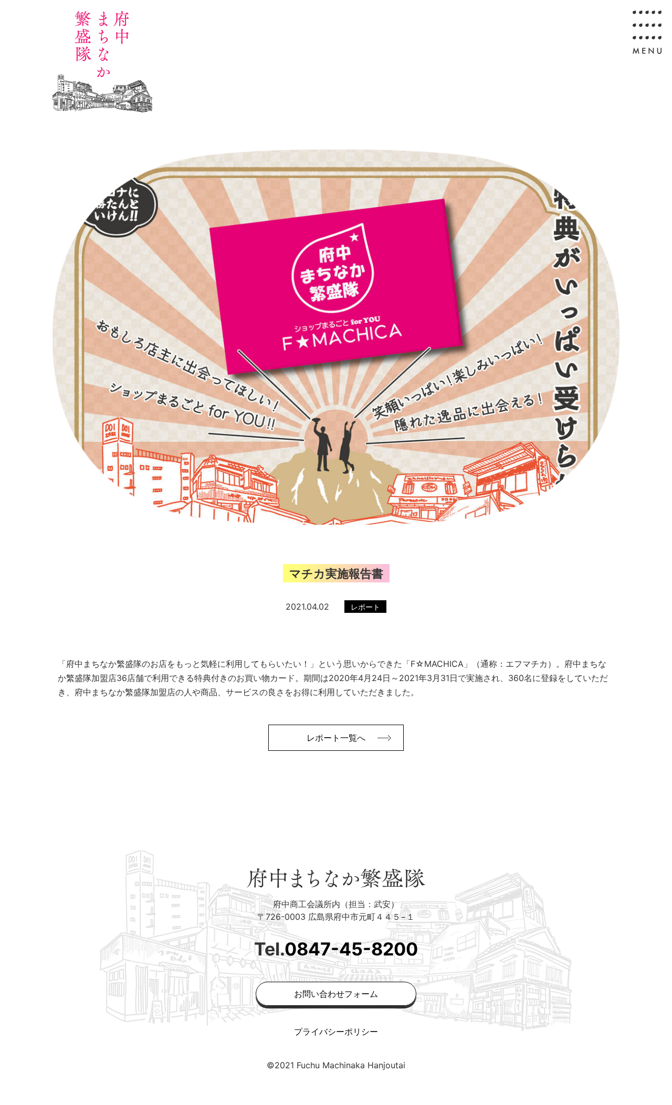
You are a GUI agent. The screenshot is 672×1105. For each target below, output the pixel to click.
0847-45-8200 (351, 949)
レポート (365, 606)
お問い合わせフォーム (336, 994)
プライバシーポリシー (336, 1031)
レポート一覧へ (336, 737)
